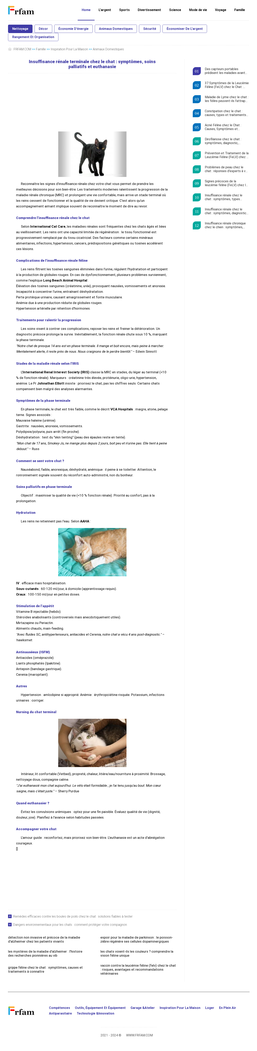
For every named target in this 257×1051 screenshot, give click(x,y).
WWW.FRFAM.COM (139, 1035)
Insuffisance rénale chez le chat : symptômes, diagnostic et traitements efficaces (225, 211)
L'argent (105, 10)
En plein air (227, 1008)
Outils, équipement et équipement (100, 1008)
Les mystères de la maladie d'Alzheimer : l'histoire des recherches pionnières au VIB (45, 953)
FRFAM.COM (22, 49)
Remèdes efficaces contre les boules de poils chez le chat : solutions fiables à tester (73, 916)
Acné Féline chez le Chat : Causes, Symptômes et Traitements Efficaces (223, 127)
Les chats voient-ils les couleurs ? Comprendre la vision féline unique (136, 953)
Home (86, 10)
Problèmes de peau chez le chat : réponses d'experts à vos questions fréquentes (227, 169)
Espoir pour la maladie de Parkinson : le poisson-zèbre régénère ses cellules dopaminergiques (136, 939)
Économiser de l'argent (185, 29)
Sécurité (149, 29)
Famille (239, 10)
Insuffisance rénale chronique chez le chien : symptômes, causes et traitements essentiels (225, 225)
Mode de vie (198, 10)
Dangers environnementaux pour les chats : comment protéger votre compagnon (70, 925)
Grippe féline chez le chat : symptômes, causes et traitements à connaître (45, 969)
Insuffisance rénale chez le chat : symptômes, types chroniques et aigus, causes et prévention (226, 197)
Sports (124, 10)
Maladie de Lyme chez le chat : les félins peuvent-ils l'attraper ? (226, 99)
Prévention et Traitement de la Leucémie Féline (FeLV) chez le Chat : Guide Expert (227, 155)
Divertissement (149, 10)
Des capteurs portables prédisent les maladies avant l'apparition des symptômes (225, 71)
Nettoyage (20, 29)
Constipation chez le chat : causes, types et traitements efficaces (225, 113)
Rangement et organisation (33, 37)
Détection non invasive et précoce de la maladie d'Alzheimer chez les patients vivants (44, 939)
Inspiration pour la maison (69, 49)
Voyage (220, 10)
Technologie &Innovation (95, 1013)
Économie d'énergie (73, 29)
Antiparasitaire (60, 1013)
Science (175, 10)
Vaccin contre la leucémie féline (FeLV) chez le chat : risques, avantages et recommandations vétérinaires (138, 969)
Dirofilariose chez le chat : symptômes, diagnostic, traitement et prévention (223, 141)
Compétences (59, 1008)
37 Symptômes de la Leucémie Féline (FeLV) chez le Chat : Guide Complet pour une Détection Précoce (227, 85)
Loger (209, 1008)
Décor (43, 29)
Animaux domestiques (116, 29)
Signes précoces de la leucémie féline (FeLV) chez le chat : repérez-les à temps (226, 183)
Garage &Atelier (143, 1008)
